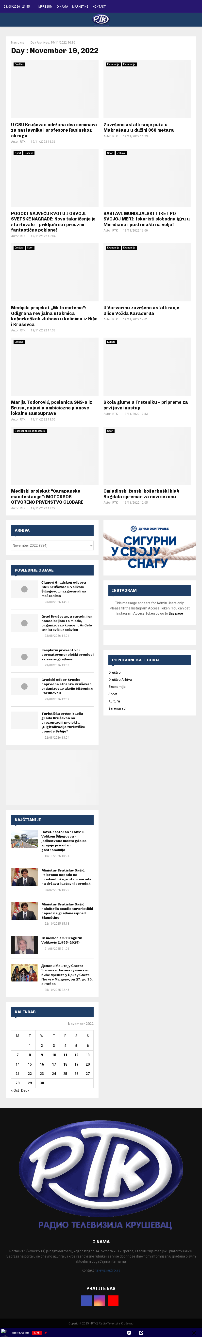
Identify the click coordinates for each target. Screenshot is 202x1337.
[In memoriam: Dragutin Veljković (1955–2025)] (24, 945)
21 (17, 1074)
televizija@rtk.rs (107, 1270)
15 (30, 1064)
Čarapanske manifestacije (30, 431)
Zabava (29, 153)
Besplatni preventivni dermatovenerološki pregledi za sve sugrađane (67, 654)
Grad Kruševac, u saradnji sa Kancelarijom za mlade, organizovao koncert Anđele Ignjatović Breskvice (66, 623)
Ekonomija (113, 64)
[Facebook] (86, 1300)
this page (176, 613)
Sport (18, 153)
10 (54, 1055)
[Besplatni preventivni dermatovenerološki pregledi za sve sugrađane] (24, 657)
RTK (22, 141)
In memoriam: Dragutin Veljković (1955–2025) (61, 940)
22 (30, 1074)
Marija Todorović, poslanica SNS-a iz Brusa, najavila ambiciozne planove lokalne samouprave (51, 408)
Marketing (80, 6)
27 (88, 1074)
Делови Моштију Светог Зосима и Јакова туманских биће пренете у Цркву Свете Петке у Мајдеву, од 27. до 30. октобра (67, 975)
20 (88, 1064)
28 (17, 1083)
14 (17, 1064)
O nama (62, 6)
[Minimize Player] (194, 1333)
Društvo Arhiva (120, 680)
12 (76, 1055)
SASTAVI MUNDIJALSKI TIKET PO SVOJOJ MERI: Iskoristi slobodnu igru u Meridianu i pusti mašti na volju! (146, 219)
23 (42, 1074)
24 (54, 1074)
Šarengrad (117, 708)
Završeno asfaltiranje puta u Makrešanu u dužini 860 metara (138, 127)
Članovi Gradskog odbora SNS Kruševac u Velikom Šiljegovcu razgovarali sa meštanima (63, 589)
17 (54, 1064)
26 (76, 1074)
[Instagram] (99, 1300)
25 (65, 1074)
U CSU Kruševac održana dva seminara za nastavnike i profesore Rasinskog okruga (54, 130)
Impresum (45, 6)
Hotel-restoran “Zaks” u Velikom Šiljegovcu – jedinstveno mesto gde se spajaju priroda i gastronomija (63, 841)
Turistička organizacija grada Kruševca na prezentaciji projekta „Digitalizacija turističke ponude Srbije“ (63, 723)
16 (42, 1064)
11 (65, 1055)
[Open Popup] (141, 1333)
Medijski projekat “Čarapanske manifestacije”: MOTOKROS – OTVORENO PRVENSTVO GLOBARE (47, 496)
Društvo (19, 64)
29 (30, 1083)
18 (65, 1064)
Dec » (25, 1090)
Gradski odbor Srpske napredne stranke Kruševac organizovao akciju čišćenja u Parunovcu (67, 686)
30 (42, 1083)
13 (88, 1055)
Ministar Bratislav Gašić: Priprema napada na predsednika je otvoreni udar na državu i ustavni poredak (67, 877)
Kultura (111, 342)
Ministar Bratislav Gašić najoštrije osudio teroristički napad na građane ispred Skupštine (67, 911)
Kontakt (99, 6)
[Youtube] (113, 1300)
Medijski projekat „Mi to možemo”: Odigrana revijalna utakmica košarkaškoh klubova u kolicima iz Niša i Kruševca (54, 316)
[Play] (129, 1333)
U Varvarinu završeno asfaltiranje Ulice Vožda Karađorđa (141, 310)
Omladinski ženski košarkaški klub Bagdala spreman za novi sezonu (141, 493)
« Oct (15, 1090)
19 (76, 1064)
